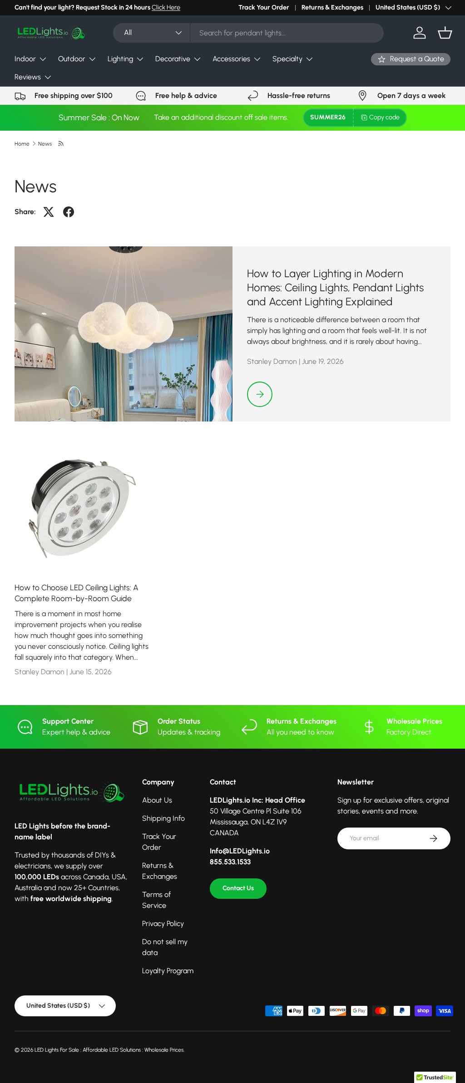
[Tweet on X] (49, 212)
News (45, 144)
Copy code (384, 117)
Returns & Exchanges (332, 7)
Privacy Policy (163, 923)
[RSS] (61, 143)
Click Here (166, 7)
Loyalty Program (167, 970)
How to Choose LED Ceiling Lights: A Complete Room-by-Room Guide (77, 593)
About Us (157, 800)
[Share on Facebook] (69, 212)
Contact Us (238, 888)
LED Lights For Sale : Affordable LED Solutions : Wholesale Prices (109, 1050)
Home (22, 144)
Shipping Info (163, 818)
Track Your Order (263, 7)
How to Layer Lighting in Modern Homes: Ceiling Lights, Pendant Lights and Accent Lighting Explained (335, 288)
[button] (445, 33)
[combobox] (248, 33)
